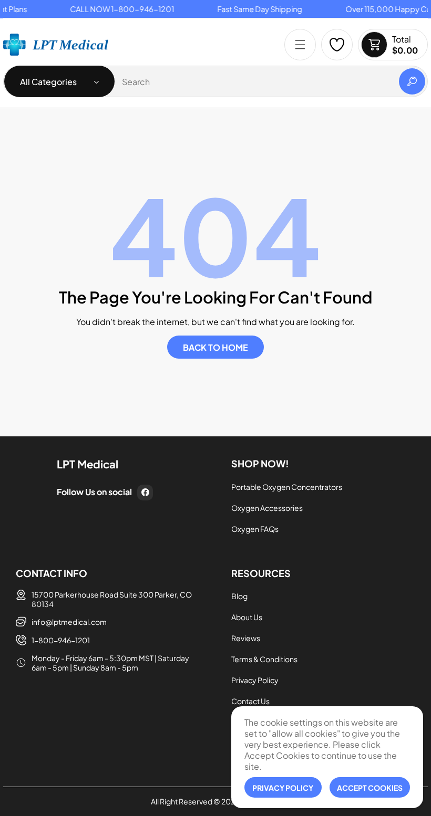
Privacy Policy (255, 680)
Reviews (245, 638)
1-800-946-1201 (61, 640)
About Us (246, 617)
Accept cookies (370, 787)
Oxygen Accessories (267, 507)
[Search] (412, 81)
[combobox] (215, 81)
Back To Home (215, 347)
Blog (239, 596)
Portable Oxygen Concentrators (286, 486)
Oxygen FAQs (255, 528)
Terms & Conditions (264, 659)
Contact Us (250, 701)
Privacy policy (282, 787)
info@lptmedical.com (69, 621)
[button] (300, 44)
